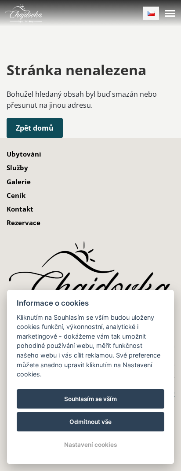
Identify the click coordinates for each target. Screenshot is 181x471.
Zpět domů (35, 128)
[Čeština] (151, 13)
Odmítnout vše (90, 421)
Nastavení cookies (90, 444)
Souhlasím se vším (90, 398)
